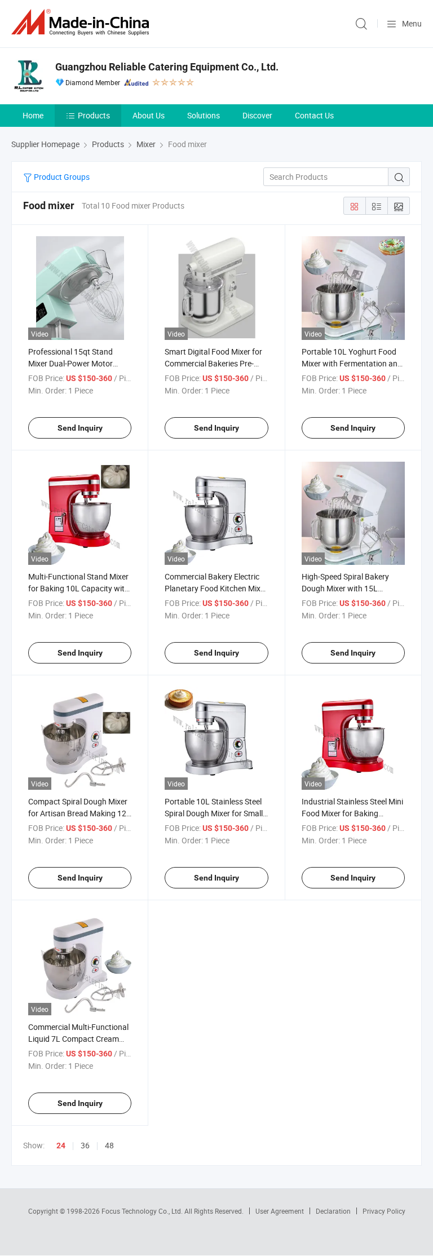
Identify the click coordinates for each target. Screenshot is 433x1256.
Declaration (333, 1210)
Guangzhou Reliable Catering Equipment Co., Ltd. (167, 67)
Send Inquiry (80, 427)
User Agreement (279, 1210)
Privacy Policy (384, 1210)
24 (60, 1145)
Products (94, 115)
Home (33, 115)
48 (109, 1145)
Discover (257, 115)
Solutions (203, 115)
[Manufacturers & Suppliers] (82, 22)
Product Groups (61, 176)
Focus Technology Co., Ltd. (142, 1210)
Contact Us (314, 115)
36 (85, 1145)
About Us (148, 115)
